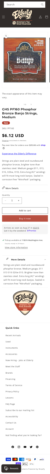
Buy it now (25, 218)
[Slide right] (31, 104)
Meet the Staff (13, 366)
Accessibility (12, 416)
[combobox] (24, 5)
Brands (9, 373)
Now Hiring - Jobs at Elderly (19, 360)
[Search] (42, 5)
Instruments (12, 348)
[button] (3, 17)
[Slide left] (19, 104)
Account (10, 429)
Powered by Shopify (36, 469)
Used (8, 341)
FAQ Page (10, 404)
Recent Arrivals (13, 335)
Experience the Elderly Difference (19, 153)
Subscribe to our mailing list (20, 410)
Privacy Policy (12, 391)
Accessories (11, 354)
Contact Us (11, 422)
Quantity (6, 195)
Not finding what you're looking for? (24, 435)
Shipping (5, 140)
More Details (12, 188)
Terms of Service (14, 385)
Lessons (9, 397)
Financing (10, 379)
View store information (16, 247)
